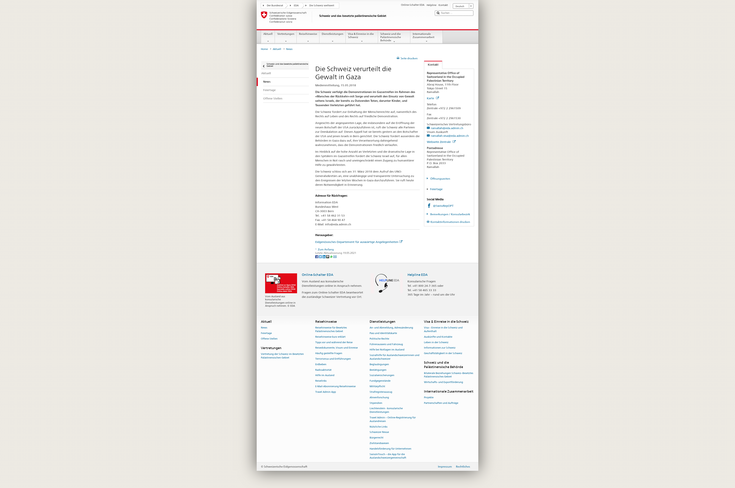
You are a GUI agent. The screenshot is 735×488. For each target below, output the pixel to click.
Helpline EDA (418, 275)
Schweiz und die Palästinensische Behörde (390, 37)
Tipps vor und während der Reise (334, 342)
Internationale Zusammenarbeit (423, 35)
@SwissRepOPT (443, 206)
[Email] (334, 256)
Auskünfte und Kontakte (438, 336)
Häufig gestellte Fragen (328, 353)
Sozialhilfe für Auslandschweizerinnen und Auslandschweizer (394, 357)
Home (264, 49)
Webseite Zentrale (439, 142)
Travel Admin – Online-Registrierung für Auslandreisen (393, 419)
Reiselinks (321, 381)
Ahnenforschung (379, 397)
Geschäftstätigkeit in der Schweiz (443, 353)
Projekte (429, 397)
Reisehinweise (308, 33)
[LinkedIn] (324, 256)
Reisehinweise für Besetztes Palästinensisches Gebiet (331, 329)
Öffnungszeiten (440, 178)
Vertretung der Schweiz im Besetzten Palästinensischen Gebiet (282, 356)
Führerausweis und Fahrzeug (386, 344)
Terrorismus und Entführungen (333, 358)
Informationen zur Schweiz (440, 347)
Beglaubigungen (379, 364)
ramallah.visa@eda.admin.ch (450, 136)
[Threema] (328, 256)
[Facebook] (317, 256)
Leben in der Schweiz (436, 342)
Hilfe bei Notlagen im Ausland (387, 349)
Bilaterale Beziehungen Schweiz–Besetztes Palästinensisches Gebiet (448, 375)
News (264, 327)
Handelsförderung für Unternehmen (390, 448)
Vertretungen (285, 33)
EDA (296, 5)
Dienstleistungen (332, 33)
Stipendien (376, 403)
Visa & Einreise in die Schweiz (361, 35)
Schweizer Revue (379, 432)
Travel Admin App (325, 391)
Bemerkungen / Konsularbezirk (450, 214)
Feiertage (436, 189)
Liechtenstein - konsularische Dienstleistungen (386, 410)
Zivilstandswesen (379, 443)
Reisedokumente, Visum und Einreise (336, 347)
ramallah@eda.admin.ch (447, 128)
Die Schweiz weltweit (321, 5)
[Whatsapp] (331, 256)
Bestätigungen (378, 369)
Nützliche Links (378, 426)
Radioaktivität (323, 369)
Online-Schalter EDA (317, 275)
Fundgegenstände (380, 381)
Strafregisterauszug (381, 391)
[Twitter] (321, 256)
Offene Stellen (269, 338)
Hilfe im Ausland (324, 375)
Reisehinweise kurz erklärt (330, 336)
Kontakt (431, 64)
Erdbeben (320, 364)
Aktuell (268, 33)
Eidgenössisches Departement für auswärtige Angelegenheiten (356, 242)
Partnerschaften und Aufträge (441, 403)
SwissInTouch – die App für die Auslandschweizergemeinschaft (388, 456)
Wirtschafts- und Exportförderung (443, 382)
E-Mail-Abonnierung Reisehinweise (335, 386)
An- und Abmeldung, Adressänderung (391, 327)
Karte (431, 98)
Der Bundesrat (275, 5)
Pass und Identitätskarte (383, 333)
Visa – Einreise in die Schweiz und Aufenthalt (443, 329)
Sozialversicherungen (382, 375)
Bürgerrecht (376, 437)
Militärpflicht (377, 386)
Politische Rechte (379, 338)
